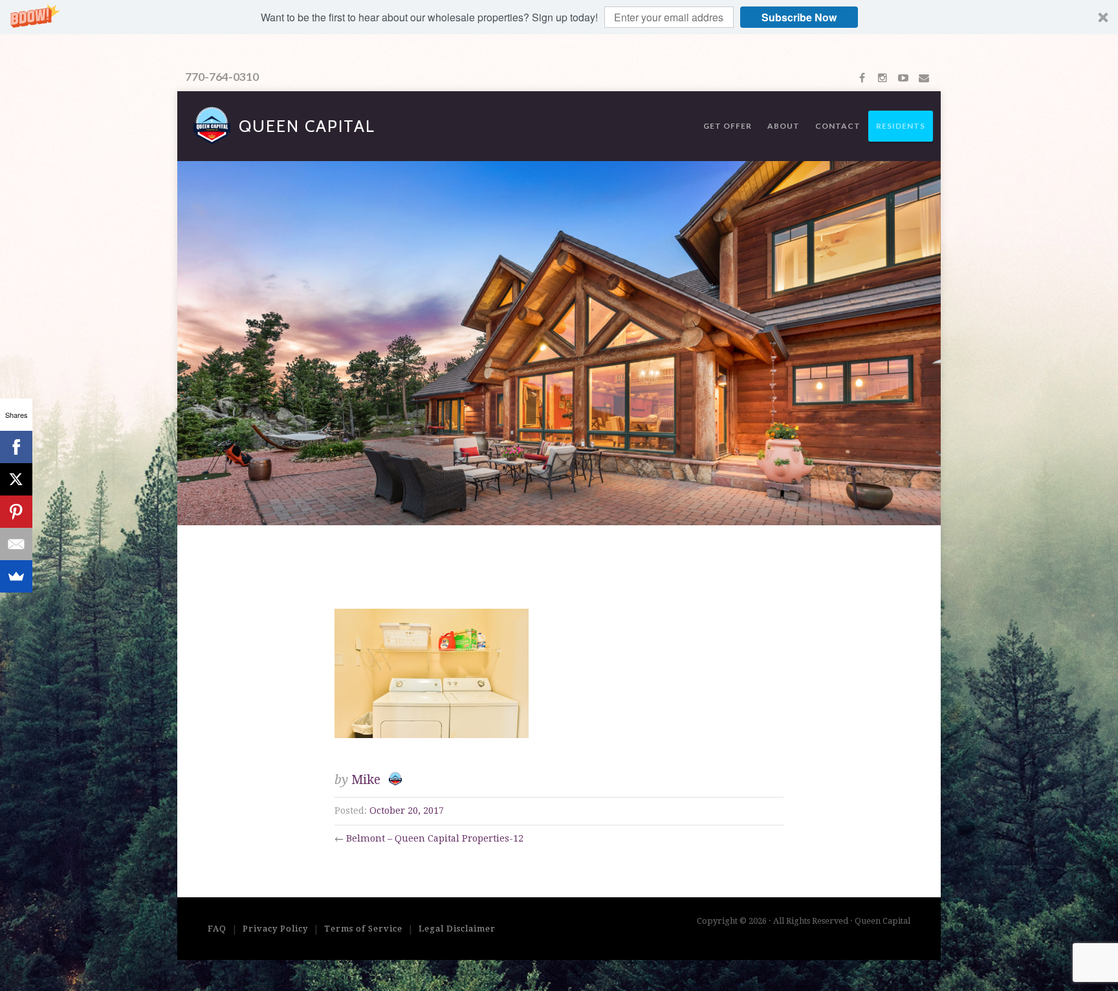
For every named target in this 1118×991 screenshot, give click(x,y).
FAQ (217, 928)
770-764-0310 (222, 76)
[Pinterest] (16, 512)
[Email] (16, 544)
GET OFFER (727, 126)
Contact (837, 126)
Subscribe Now (799, 17)
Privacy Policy (275, 928)
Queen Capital (307, 126)
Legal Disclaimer (457, 928)
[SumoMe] (16, 576)
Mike (365, 779)
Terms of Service (363, 928)
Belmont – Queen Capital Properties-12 (434, 838)
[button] (559, 17)
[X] (16, 479)
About (783, 126)
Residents (900, 126)
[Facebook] (16, 447)
